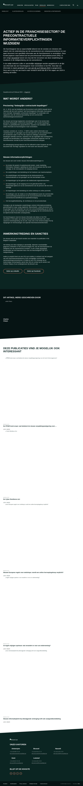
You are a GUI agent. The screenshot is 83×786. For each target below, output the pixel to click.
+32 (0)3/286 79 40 (15, 751)
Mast (79, 783)
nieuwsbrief (15, 58)
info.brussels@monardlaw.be (39, 753)
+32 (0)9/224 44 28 (15, 761)
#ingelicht (5, 11)
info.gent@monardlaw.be (16, 763)
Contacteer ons (65, 5)
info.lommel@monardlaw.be (39, 763)
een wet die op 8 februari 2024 (39, 68)
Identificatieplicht (13, 783)
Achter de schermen (33, 11)
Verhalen (42, 5)
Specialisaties (29, 5)
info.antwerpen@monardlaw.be (18, 753)
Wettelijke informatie (33, 783)
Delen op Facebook (34, 271)
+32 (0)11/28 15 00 (58, 751)
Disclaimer (5, 783)
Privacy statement (23, 783)
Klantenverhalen (18, 11)
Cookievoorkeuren (43, 783)
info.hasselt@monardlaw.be (60, 753)
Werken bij (50, 5)
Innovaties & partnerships (52, 11)
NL (77, 5)
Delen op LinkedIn (12, 271)
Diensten (20, 5)
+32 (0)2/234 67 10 (37, 751)
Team (36, 5)
